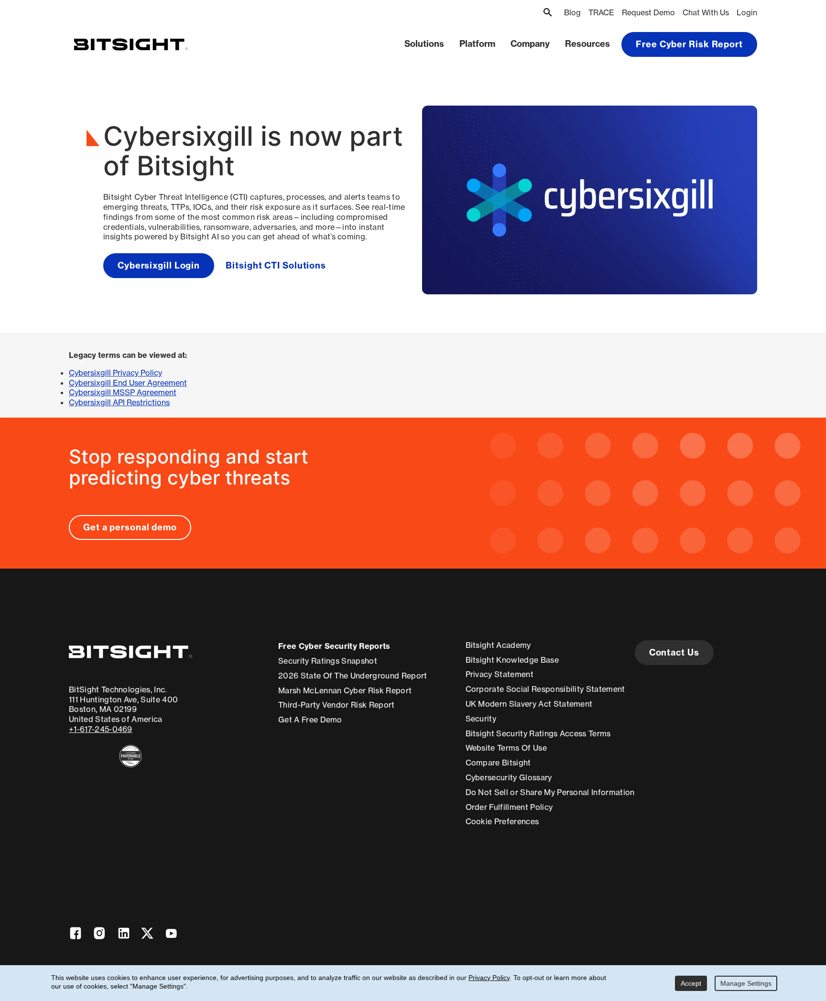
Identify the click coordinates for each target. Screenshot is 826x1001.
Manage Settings (746, 983)
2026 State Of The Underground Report (352, 675)
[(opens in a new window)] (130, 756)
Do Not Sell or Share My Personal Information (550, 792)
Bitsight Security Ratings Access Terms (538, 733)
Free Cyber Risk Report (689, 44)
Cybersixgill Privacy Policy (115, 372)
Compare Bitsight (498, 762)
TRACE (601, 12)
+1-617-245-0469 (100, 729)
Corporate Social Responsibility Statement (545, 689)
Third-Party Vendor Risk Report (336, 705)
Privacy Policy (489, 977)
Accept (691, 983)
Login (747, 12)
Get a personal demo (130, 527)
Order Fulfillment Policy (509, 807)
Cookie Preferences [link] (502, 821)
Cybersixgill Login (159, 265)
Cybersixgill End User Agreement (128, 382)
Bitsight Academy (498, 645)
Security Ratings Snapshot (327, 661)
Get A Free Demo (310, 719)
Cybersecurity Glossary (509, 777)
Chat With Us (706, 12)
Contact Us (674, 652)
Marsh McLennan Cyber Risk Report (345, 690)
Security (481, 718)
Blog (572, 12)
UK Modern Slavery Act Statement (529, 704)
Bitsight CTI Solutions (276, 265)
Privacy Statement (499, 674)
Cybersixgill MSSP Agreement (122, 392)
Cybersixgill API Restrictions (119, 402)
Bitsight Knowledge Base (512, 660)
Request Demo (648, 12)
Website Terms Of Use (506, 748)
